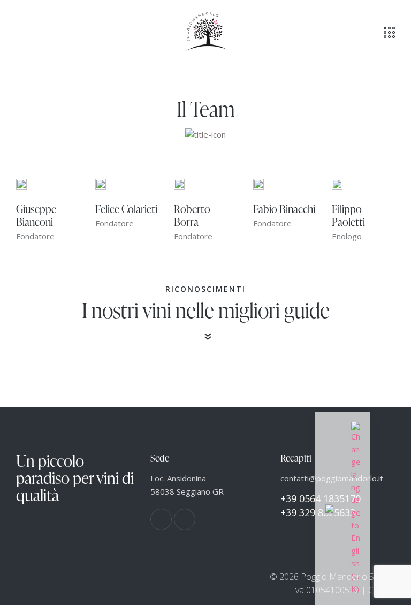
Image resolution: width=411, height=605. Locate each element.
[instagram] (184, 519)
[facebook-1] (161, 519)
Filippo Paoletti (348, 215)
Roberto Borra (192, 215)
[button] (19, 31)
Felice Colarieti (126, 208)
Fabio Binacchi (284, 208)
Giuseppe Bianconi (36, 215)
